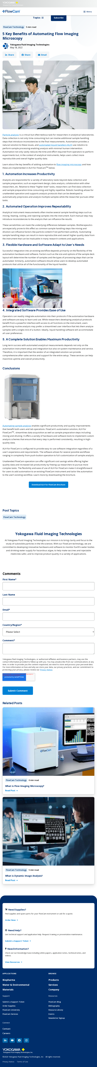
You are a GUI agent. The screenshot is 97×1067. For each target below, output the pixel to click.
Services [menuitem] (53, 984)
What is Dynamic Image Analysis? (24, 875)
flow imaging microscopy (69, 164)
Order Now (10, 920)
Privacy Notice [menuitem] (8, 1061)
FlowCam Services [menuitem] (10, 1014)
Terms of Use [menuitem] (22, 1061)
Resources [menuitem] (52, 996)
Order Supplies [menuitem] (9, 1006)
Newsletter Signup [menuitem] (56, 1018)
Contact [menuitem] (6, 1028)
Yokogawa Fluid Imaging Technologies (29, 44)
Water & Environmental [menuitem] (16, 984)
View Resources (12, 962)
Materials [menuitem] (8, 989)
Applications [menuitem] (9, 973)
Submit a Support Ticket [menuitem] (13, 1002)
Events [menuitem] (51, 1014)
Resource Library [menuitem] (55, 1010)
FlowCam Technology (13, 27)
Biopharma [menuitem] (9, 979)
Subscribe (59, 17)
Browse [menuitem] (52, 973)
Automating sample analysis (17, 425)
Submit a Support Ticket (17, 941)
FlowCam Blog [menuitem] (54, 1002)
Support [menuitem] (6, 996)
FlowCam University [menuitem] (11, 1010)
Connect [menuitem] (6, 1022)
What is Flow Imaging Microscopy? (24, 785)
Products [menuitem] (53, 979)
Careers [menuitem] (6, 1033)
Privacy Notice (46, 669)
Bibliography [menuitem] (54, 1006)
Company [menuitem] (53, 989)
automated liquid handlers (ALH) (55, 144)
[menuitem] (5, 1040)
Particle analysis (11, 134)
